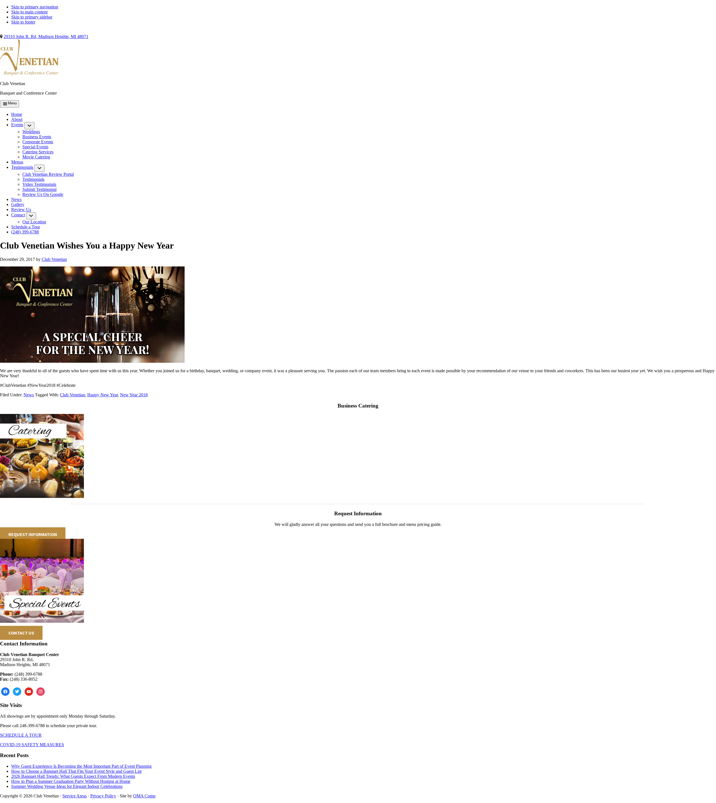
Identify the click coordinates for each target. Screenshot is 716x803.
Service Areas (74, 795)
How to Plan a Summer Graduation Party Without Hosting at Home (70, 781)
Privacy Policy (103, 795)
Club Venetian (72, 394)
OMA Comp (144, 795)
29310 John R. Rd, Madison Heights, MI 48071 (46, 36)
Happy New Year (102, 394)
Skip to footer (23, 22)
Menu (12, 103)
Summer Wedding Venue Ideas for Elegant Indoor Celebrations (67, 786)
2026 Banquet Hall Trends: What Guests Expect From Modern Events (73, 776)
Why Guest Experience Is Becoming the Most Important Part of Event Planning (81, 766)
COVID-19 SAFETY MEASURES (32, 744)
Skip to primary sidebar (31, 17)
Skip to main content (29, 12)
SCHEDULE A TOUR (21, 735)
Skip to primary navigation (34, 6)
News (28, 394)
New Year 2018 (134, 394)
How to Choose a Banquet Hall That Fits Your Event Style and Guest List (76, 771)
